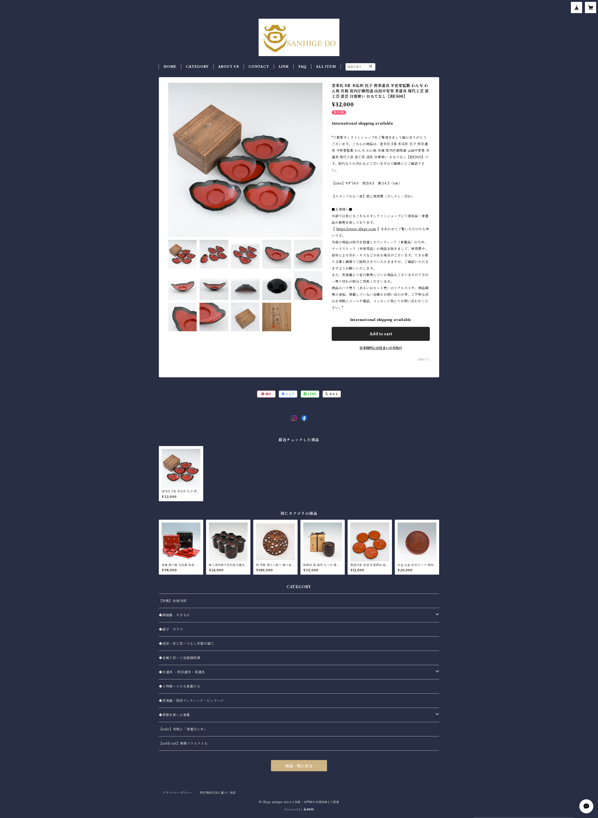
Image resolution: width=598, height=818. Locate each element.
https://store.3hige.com (356, 229)
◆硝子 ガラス (171, 629)
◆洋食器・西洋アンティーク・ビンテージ (191, 701)
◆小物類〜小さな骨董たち (179, 686)
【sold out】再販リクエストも (183, 743)
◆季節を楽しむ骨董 (174, 715)
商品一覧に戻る (299, 766)
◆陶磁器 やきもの (174, 615)
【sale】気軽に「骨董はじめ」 (183, 729)
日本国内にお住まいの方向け (381, 348)
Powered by (294, 809)
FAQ (302, 67)
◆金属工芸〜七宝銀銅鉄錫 (179, 658)
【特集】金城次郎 (172, 601)
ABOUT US (228, 67)
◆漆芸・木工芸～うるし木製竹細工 (186, 643)
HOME (170, 67)
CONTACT (259, 67)
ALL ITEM (326, 67)
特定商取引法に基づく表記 (218, 792)
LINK (284, 67)
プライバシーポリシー (177, 792)
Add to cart (381, 334)
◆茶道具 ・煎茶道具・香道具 (182, 672)
